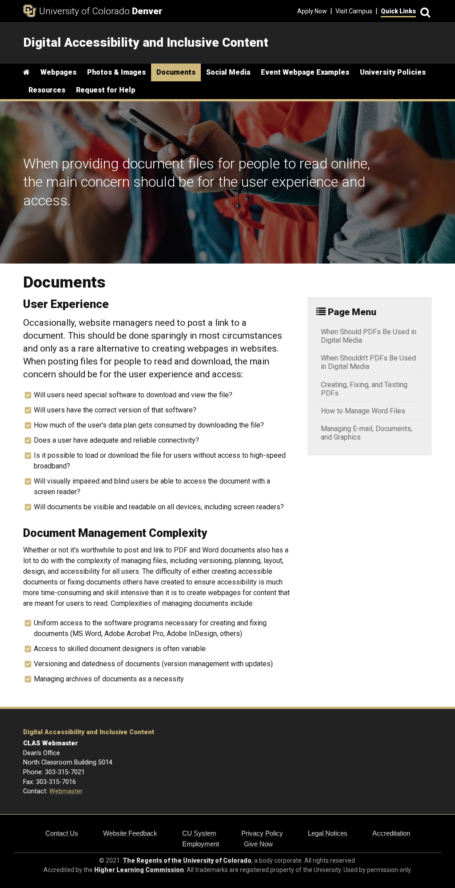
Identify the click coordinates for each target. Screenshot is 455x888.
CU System (199, 833)
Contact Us (61, 833)
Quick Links (398, 11)
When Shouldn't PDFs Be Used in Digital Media (368, 362)
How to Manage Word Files (363, 411)
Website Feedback (130, 833)
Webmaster (66, 791)
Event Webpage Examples (305, 72)
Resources (46, 90)
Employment (200, 844)
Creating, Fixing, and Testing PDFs (364, 388)
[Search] (424, 11)
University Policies (393, 72)
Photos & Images (116, 72)
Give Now (258, 844)
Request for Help (106, 90)
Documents (176, 72)
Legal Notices (327, 833)
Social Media (228, 72)
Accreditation (391, 833)
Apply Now (312, 11)
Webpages (58, 72)
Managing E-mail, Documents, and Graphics (366, 432)
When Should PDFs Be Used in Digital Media (368, 336)
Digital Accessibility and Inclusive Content (88, 732)
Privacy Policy (262, 833)
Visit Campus (353, 11)
